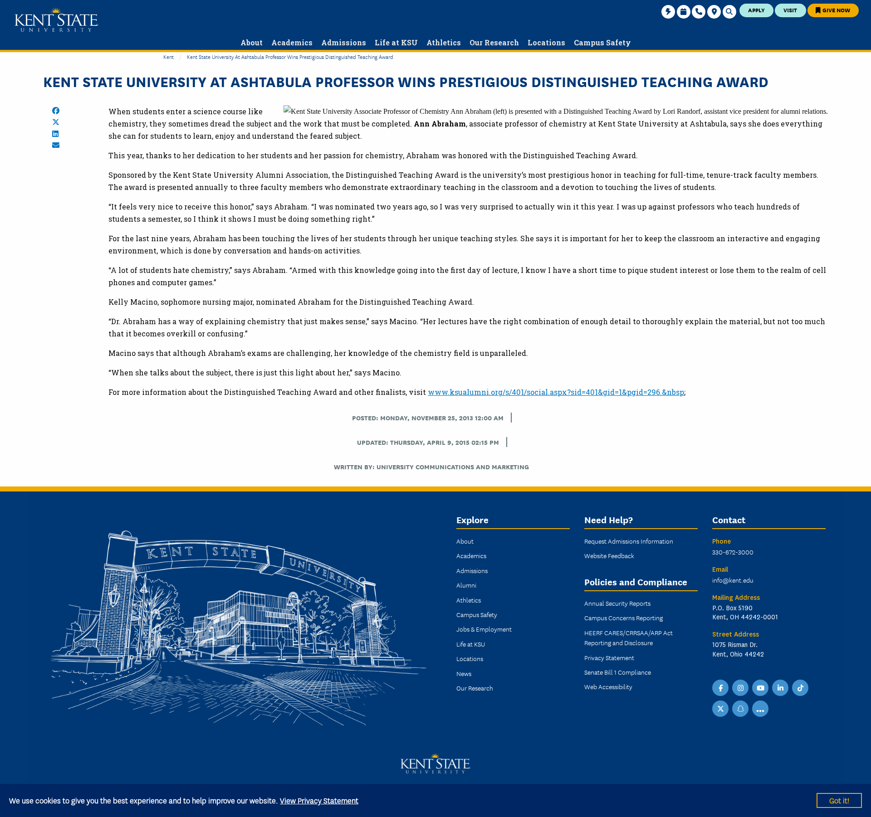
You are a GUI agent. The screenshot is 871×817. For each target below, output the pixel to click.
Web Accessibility (608, 686)
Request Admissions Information (628, 541)
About (465, 541)
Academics (471, 555)
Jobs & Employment (484, 629)
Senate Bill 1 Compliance (617, 672)
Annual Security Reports (617, 603)
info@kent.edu (733, 580)
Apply (756, 10)
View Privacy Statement (319, 800)
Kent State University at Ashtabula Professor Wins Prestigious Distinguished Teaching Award (290, 56)
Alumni (466, 585)
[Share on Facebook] (55, 111)
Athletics (468, 600)
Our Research (474, 688)
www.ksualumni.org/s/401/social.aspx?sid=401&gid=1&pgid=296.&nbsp (556, 392)
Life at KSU (470, 644)
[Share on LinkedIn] (55, 134)
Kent (168, 56)
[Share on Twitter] (55, 122)
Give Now (835, 10)
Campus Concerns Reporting (623, 617)
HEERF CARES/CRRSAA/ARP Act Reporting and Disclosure (628, 637)
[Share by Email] (55, 145)
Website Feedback (609, 555)
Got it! (839, 800)
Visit (790, 10)
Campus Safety (476, 614)
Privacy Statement (609, 657)
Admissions (472, 570)
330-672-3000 (733, 552)
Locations (469, 658)
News (463, 673)
